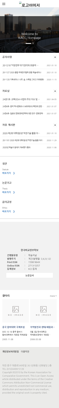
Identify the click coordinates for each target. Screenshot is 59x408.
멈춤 (33, 43)
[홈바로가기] (29, 4)
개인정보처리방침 (10, 351)
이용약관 (25, 351)
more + (53, 296)
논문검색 (29, 275)
